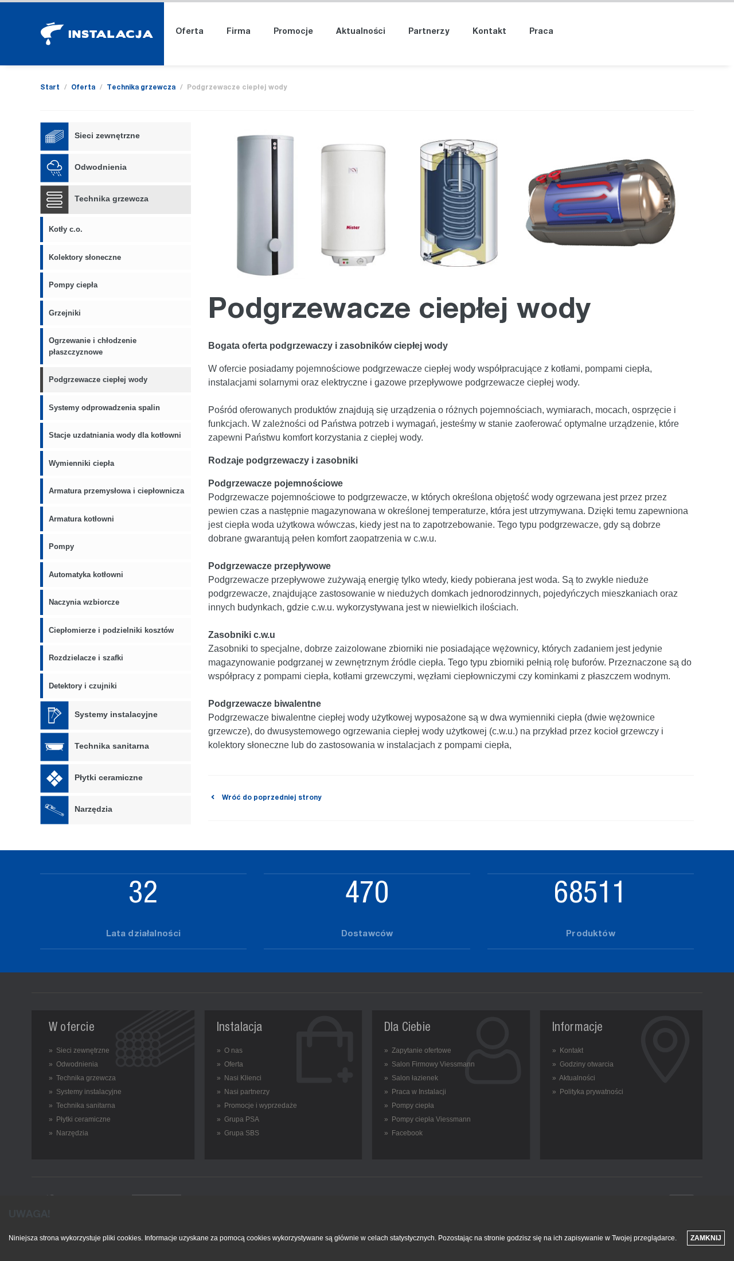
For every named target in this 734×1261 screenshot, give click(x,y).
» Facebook (403, 1133)
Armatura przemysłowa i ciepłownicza (116, 491)
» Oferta (230, 1064)
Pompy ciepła (73, 285)
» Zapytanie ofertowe (417, 1050)
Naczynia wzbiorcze (84, 602)
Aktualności (360, 32)
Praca (541, 32)
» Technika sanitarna (82, 1106)
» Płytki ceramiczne (80, 1119)
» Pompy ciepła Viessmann (427, 1119)
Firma (239, 32)
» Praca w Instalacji (415, 1092)
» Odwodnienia (73, 1064)
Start (50, 87)
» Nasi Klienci (239, 1078)
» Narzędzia (68, 1133)
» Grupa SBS (238, 1133)
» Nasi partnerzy (243, 1092)
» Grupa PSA (238, 1119)
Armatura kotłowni (81, 519)
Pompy (61, 546)
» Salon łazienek (411, 1078)
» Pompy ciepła (409, 1106)
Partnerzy (429, 32)
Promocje (293, 32)
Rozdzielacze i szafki (86, 657)
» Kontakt (567, 1050)
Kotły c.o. (66, 229)
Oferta (189, 32)
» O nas (230, 1050)
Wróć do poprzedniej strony (270, 798)
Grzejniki (65, 313)
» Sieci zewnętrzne (79, 1050)
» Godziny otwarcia (583, 1064)
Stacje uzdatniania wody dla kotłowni (115, 435)
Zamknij (705, 1238)
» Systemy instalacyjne (85, 1092)
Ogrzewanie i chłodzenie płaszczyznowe (92, 346)
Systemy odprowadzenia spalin (104, 407)
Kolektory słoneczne (85, 257)
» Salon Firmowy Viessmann (429, 1064)
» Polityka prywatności (587, 1092)
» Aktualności (573, 1078)
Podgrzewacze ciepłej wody (98, 379)
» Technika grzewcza (82, 1078)
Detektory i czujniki (83, 686)
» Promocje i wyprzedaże (257, 1106)
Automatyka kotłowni (86, 574)
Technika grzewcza (141, 87)
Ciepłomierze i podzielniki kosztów (111, 630)
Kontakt (489, 32)
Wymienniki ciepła (81, 463)
